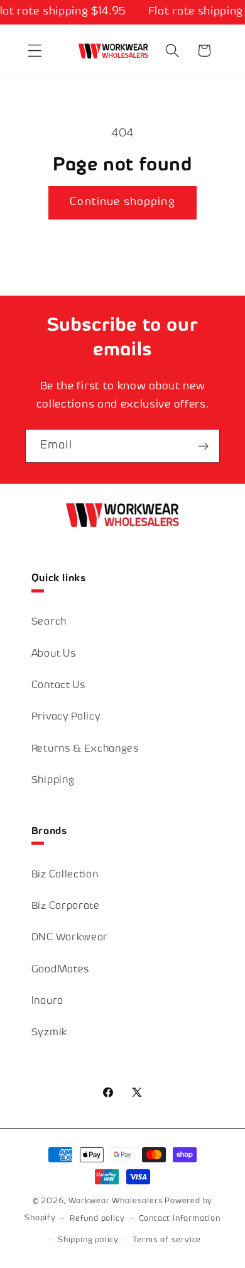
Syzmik (49, 1033)
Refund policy (97, 1219)
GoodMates (60, 970)
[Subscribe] (203, 446)
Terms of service (167, 1240)
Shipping (53, 781)
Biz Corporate (65, 906)
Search (49, 622)
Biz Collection (65, 875)
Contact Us (58, 686)
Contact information (179, 1219)
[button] (35, 51)
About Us (54, 654)
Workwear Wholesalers (115, 1201)
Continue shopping (122, 202)
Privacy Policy (66, 717)
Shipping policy (88, 1240)
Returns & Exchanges (85, 749)
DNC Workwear (69, 938)
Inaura (47, 1001)
